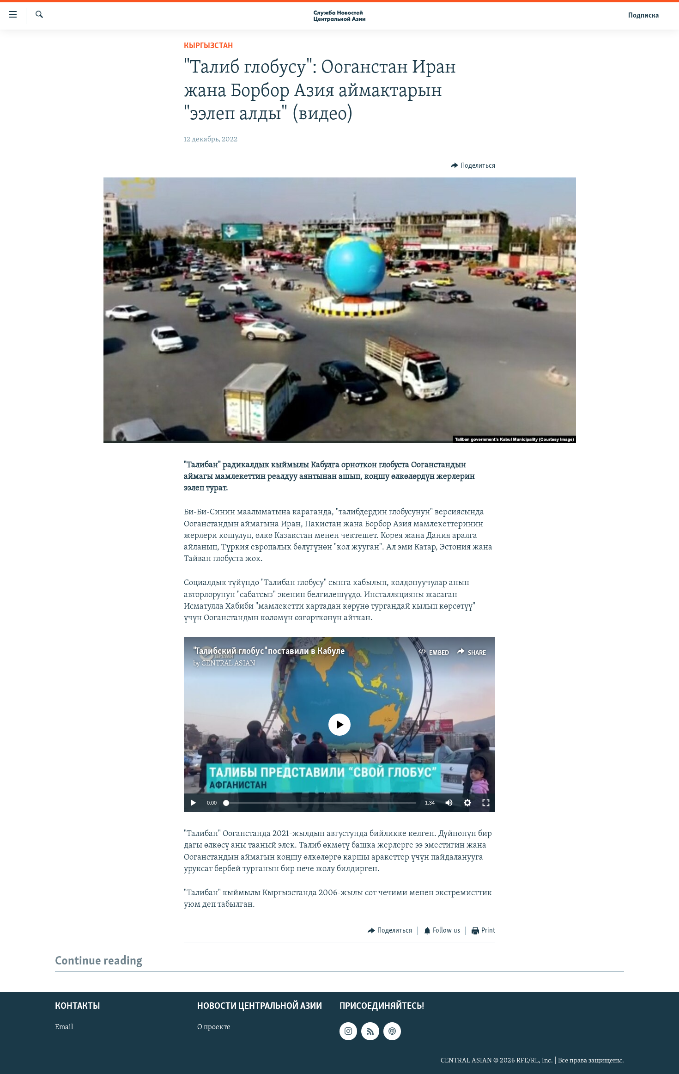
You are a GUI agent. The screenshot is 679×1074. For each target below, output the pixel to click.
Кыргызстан (208, 46)
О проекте (213, 1027)
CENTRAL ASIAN (228, 663)
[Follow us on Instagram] (348, 1031)
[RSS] (370, 1031)
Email (64, 1027)
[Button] (473, 166)
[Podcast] (392, 1031)
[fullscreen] (486, 802)
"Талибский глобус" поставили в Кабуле (269, 651)
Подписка (643, 15)
